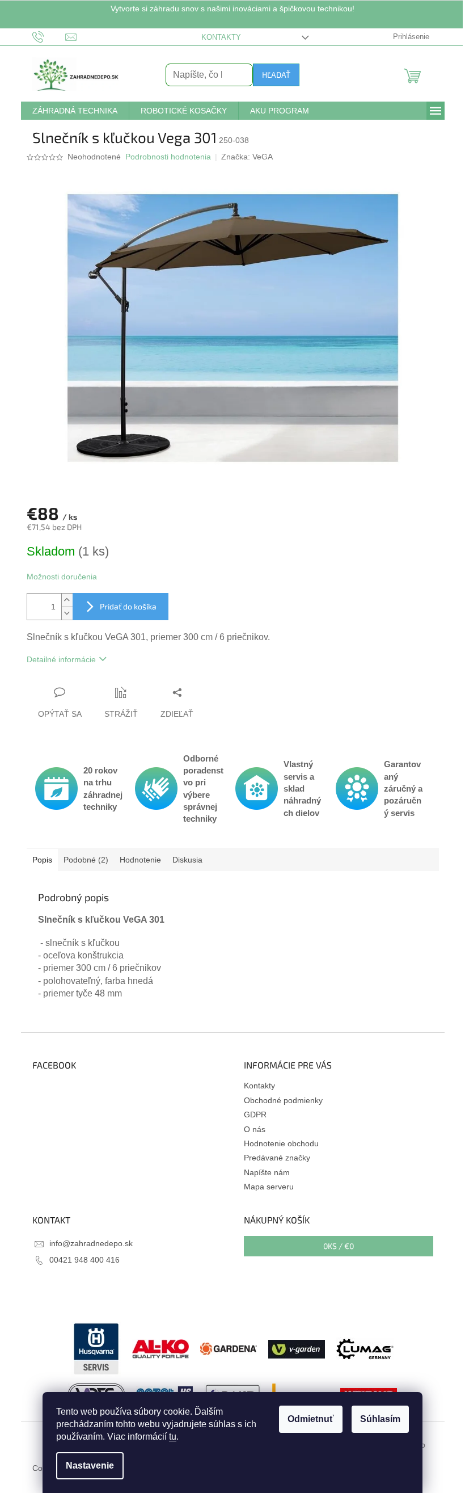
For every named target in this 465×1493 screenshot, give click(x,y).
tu (172, 1436)
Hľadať (276, 74)
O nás (254, 1129)
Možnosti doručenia (62, 576)
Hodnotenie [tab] (140, 859)
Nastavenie (90, 1465)
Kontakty (221, 37)
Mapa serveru (269, 1186)
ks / (338, 1246)
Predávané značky (277, 1157)
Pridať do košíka (128, 606)
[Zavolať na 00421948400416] (49, 36)
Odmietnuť (311, 1419)
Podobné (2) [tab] (86, 859)
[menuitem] (75, 111)
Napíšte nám (267, 1172)
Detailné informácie (61, 659)
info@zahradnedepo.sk (91, 1243)
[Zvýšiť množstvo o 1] (67, 600)
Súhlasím (380, 1419)
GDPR (255, 1114)
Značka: (247, 156)
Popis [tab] (42, 859)
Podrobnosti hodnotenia (168, 156)
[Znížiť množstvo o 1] (67, 613)
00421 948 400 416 (84, 1259)
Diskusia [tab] (187, 859)
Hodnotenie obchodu (281, 1143)
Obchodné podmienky (283, 1100)
